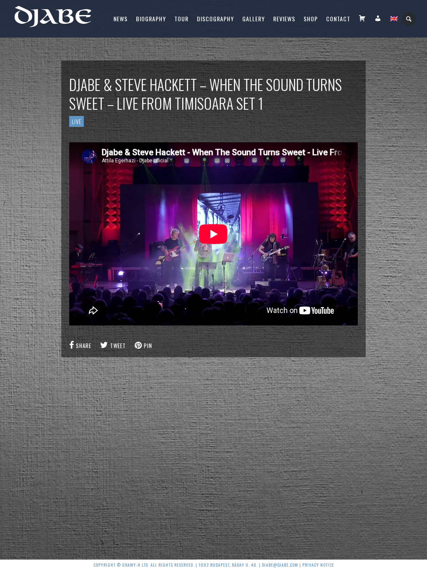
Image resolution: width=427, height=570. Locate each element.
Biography (151, 18)
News (120, 18)
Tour (181, 18)
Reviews (284, 18)
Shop (311, 18)
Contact (338, 18)
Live (76, 121)
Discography (215, 18)
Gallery (253, 18)
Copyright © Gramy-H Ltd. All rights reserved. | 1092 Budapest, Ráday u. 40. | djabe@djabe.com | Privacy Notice (213, 565)
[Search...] (409, 19)
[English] (394, 19)
